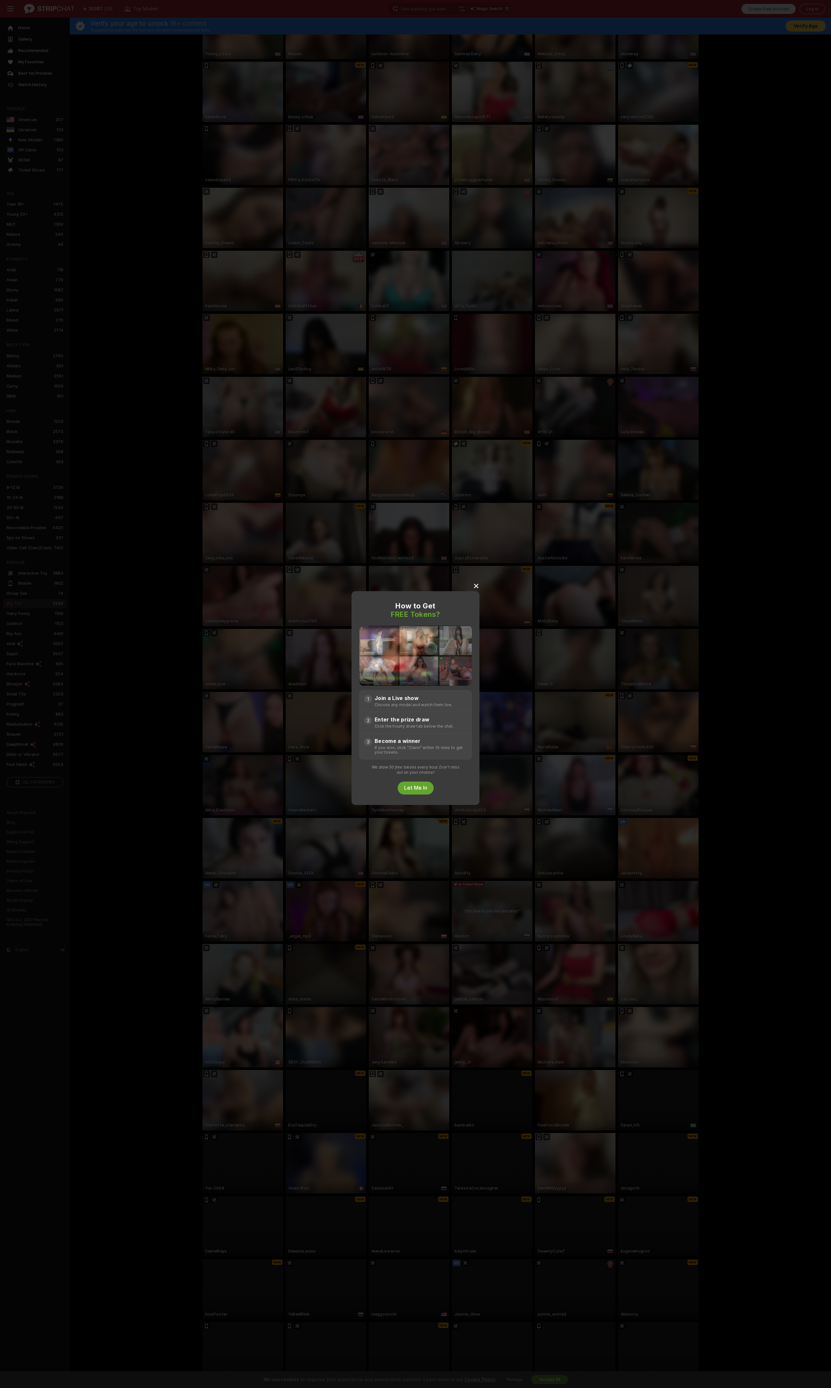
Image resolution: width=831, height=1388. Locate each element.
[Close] (476, 585)
